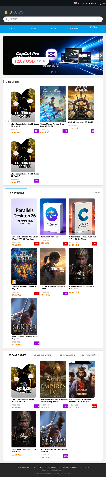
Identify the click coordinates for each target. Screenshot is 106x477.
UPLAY (53, 28)
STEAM (32, 28)
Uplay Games (66, 355)
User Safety (84, 467)
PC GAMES (88, 355)
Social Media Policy (53, 467)
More (95, 192)
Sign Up (102, 3)
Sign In (93, 3)
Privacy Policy (38, 467)
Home (12, 28)
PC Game (74, 28)
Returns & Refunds (70, 467)
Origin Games (42, 355)
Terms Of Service (23, 467)
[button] (5, 55)
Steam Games (17, 355)
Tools (93, 27)
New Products (16, 192)
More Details (24, 120)
